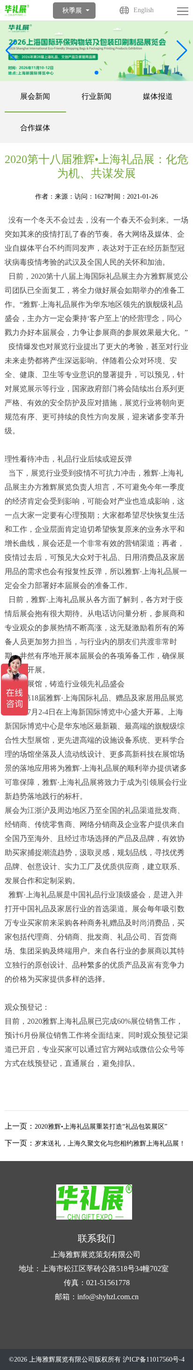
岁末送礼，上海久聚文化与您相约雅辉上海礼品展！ (110, 1143)
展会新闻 (35, 96)
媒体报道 (158, 96)
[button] (182, 50)
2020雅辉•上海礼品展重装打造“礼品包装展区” (101, 1126)
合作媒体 (35, 128)
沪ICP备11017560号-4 (154, 1359)
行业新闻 (96, 96)
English (144, 10)
